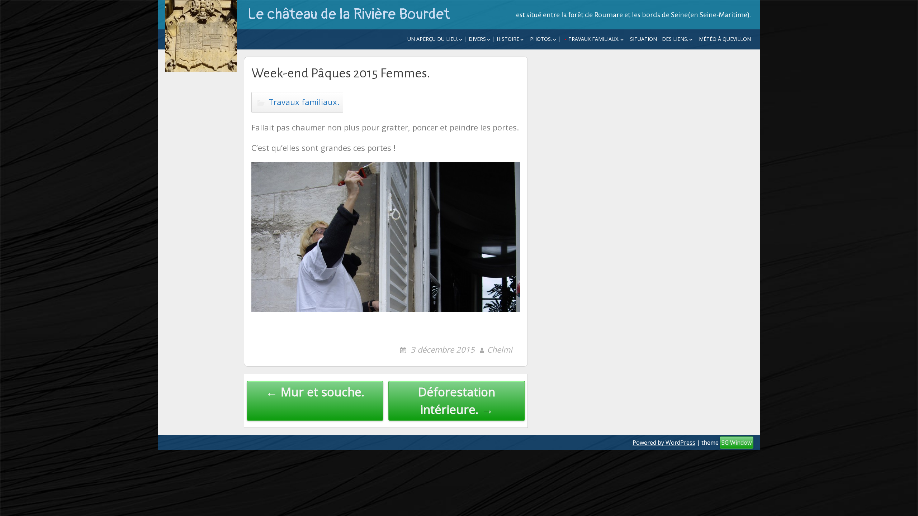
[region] (385, 247)
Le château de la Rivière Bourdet (348, 14)
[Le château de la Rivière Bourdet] (201, 36)
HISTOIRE (508, 38)
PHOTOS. (541, 38)
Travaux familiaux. (593, 38)
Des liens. (675, 38)
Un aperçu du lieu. (432, 38)
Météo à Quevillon (725, 38)
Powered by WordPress (664, 442)
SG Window (736, 442)
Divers (477, 38)
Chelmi (499, 349)
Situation (643, 38)
